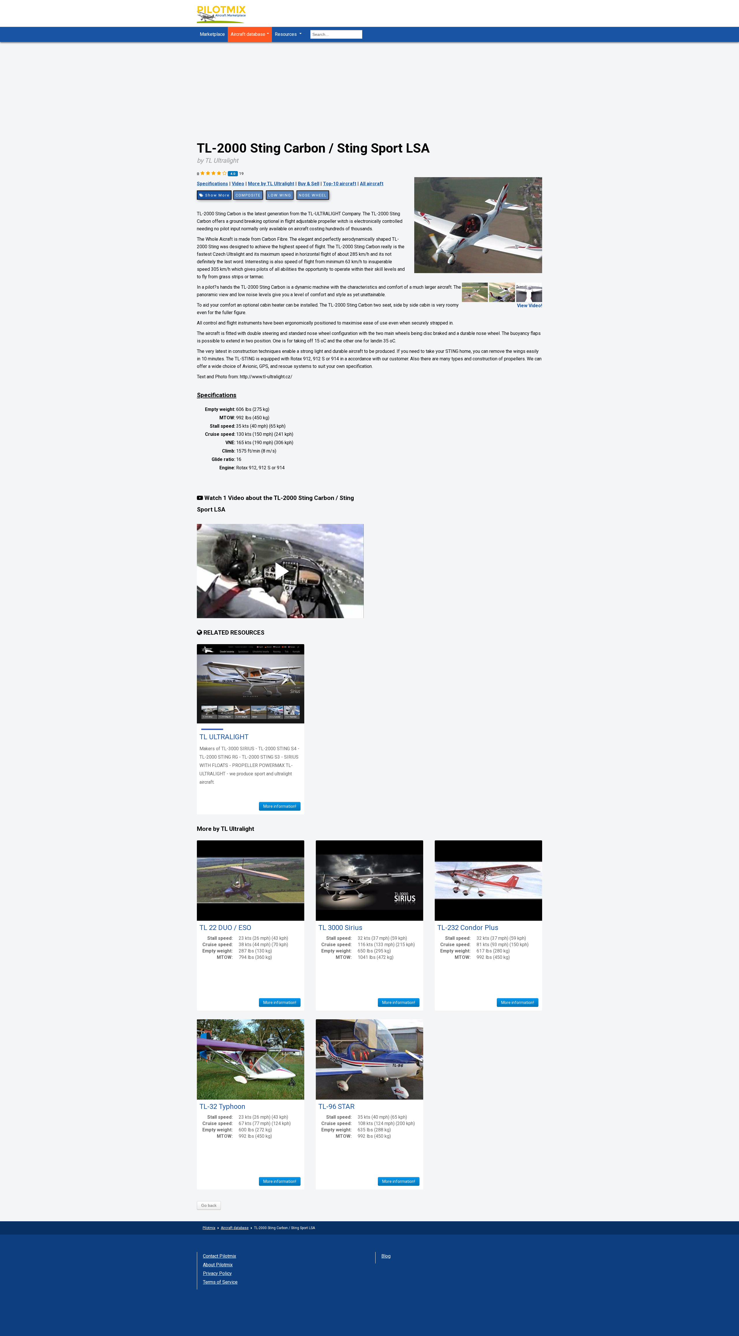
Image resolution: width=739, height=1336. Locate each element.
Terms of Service (220, 1282)
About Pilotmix (218, 1265)
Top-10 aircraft (339, 183)
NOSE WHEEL (313, 195)
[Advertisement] (369, 85)
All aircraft (371, 183)
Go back (209, 1205)
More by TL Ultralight (271, 183)
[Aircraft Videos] (502, 292)
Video (238, 183)
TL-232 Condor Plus (467, 928)
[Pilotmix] (226, 15)
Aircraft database (248, 34)
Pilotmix (209, 1228)
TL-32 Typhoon (222, 1106)
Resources (286, 34)
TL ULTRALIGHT (224, 737)
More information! (279, 806)
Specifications (212, 183)
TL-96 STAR (336, 1106)
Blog (386, 1256)
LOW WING (279, 195)
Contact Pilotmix (219, 1256)
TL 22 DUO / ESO (225, 928)
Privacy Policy (217, 1273)
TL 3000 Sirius (340, 928)
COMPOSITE (248, 195)
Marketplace (212, 34)
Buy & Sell (308, 183)
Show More (216, 195)
